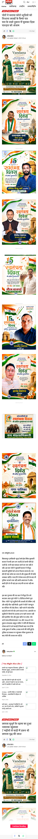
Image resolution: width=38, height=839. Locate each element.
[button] (3, 2)
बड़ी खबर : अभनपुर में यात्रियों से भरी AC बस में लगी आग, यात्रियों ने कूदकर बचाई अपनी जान (13, 706)
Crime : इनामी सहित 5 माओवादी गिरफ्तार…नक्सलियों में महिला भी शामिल (12, 694)
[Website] (35, 651)
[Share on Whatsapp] (13, 31)
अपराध (4, 11)
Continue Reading (19, 826)
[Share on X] (10, 31)
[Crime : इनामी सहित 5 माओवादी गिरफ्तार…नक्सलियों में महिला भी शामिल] (31, 694)
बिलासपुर (16, 11)
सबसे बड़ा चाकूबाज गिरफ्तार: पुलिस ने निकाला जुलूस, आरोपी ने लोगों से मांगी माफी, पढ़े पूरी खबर (13, 670)
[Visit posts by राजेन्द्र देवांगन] (4, 37)
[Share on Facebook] (7, 31)
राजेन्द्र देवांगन (10, 36)
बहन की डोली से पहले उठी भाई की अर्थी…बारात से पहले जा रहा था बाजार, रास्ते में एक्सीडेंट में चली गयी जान (13, 682)
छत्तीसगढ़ (10, 11)
